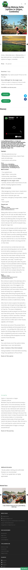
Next (27, 44)
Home (2, 55)
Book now (5, 94)
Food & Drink (3, 549)
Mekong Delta (20, 55)
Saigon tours (3, 535)
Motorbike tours (10, 55)
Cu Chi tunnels (4, 537)
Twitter (3, 566)
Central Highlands (4, 539)
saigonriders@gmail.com (7, 518)
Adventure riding (4, 546)
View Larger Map (4, 395)
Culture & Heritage (5, 551)
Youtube (4, 562)
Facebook (4, 560)
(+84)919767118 (6, 516)
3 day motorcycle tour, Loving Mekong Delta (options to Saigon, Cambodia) (13, 57)
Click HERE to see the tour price (8, 87)
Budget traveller (4, 553)
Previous (0, 44)
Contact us (6, 101)
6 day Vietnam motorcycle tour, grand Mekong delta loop (14, 506)
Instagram (4, 564)
